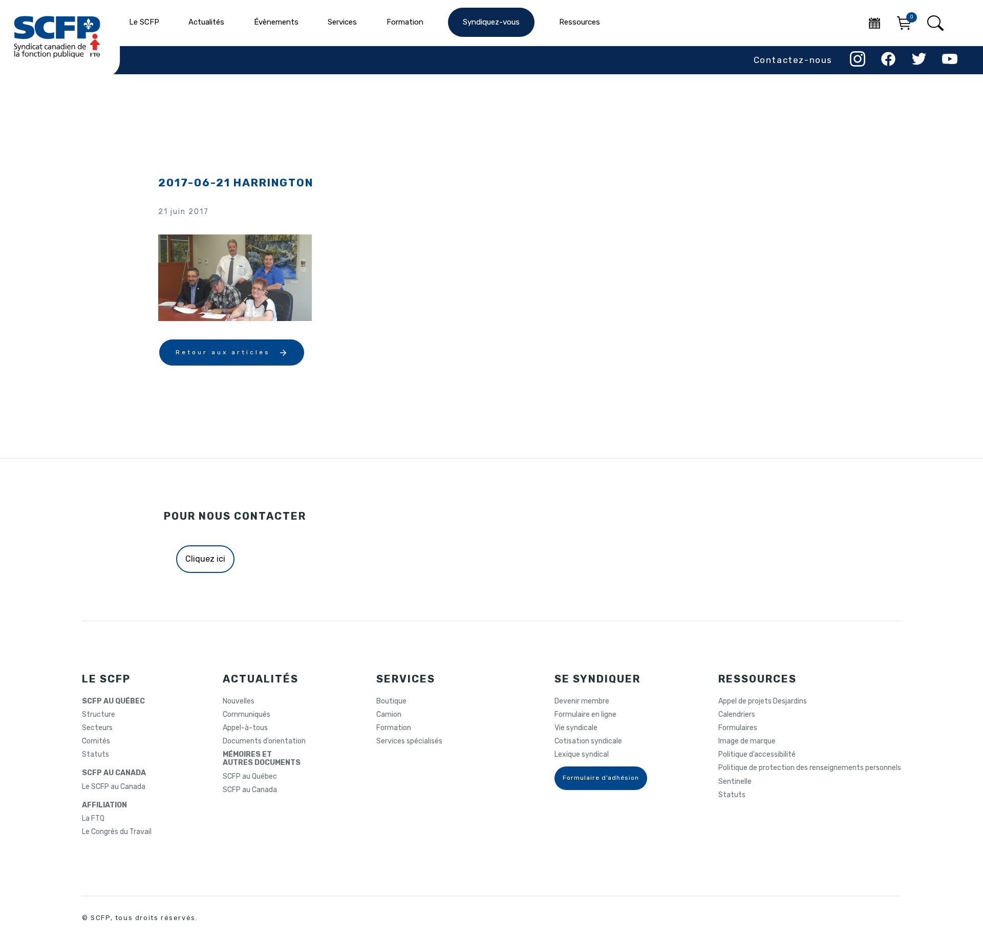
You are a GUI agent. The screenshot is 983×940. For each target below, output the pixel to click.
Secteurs (97, 728)
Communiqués (246, 715)
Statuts (95, 755)
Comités (96, 741)
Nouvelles (238, 701)
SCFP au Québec (250, 777)
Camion (388, 715)
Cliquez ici (205, 559)
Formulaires (737, 728)
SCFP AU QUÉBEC (113, 701)
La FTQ (93, 819)
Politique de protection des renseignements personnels (809, 768)
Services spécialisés (409, 741)
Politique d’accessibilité (757, 755)
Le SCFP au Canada (113, 787)
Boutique (391, 701)
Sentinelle (735, 782)
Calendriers (736, 715)
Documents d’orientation (264, 741)
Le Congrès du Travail (117, 832)
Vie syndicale (575, 728)
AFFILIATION (104, 805)
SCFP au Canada (250, 790)
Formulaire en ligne (585, 715)
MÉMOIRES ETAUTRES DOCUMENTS (262, 759)
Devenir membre (581, 701)
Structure (98, 715)
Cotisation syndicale (588, 741)
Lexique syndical (581, 755)
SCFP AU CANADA (114, 773)
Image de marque (747, 741)
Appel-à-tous (245, 728)
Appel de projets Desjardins (762, 701)
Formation (393, 728)
